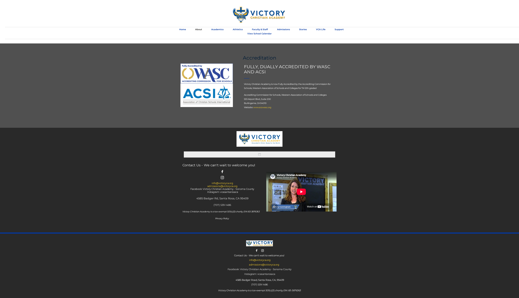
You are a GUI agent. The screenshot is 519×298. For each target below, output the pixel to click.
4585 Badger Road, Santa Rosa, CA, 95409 (260, 280)
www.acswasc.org (262, 107)
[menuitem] (182, 29)
